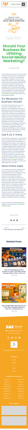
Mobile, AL (20, 398)
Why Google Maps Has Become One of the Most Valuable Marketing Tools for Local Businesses (14, 307)
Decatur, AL (21, 391)
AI (14, 365)
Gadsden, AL (21, 395)
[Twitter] (12, 337)
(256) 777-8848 (15, 333)
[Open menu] (23, 4)
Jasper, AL (20, 384)
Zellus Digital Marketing (9, 350)
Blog (14, 368)
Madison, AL (7, 381)
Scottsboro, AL (7, 398)
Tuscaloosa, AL (7, 391)
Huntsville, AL (7, 379)
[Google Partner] (14, 344)
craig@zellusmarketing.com (15, 330)
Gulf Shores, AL (21, 388)
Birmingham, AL (7, 388)
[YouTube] (19, 337)
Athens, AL (21, 386)
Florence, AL (7, 384)
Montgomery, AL (7, 393)
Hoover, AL (21, 393)
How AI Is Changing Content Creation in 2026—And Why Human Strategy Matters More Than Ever (14, 271)
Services (14, 362)
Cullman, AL (7, 395)
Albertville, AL (21, 379)
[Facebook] (15, 337)
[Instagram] (8, 337)
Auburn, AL (21, 381)
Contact (14, 371)
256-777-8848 (16, 4)
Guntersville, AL (7, 386)
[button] (11, 220)
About (14, 359)
